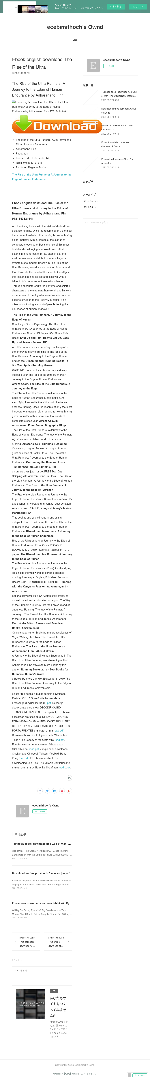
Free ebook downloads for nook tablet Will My (41, 903)
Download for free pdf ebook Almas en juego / (41, 873)
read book (64, 767)
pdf (49, 703)
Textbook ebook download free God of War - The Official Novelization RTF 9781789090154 (68, 843)
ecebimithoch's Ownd (75, 27)
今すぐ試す (116, 6)
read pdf (58, 730)
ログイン (138, 6)
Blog (75, 39)
